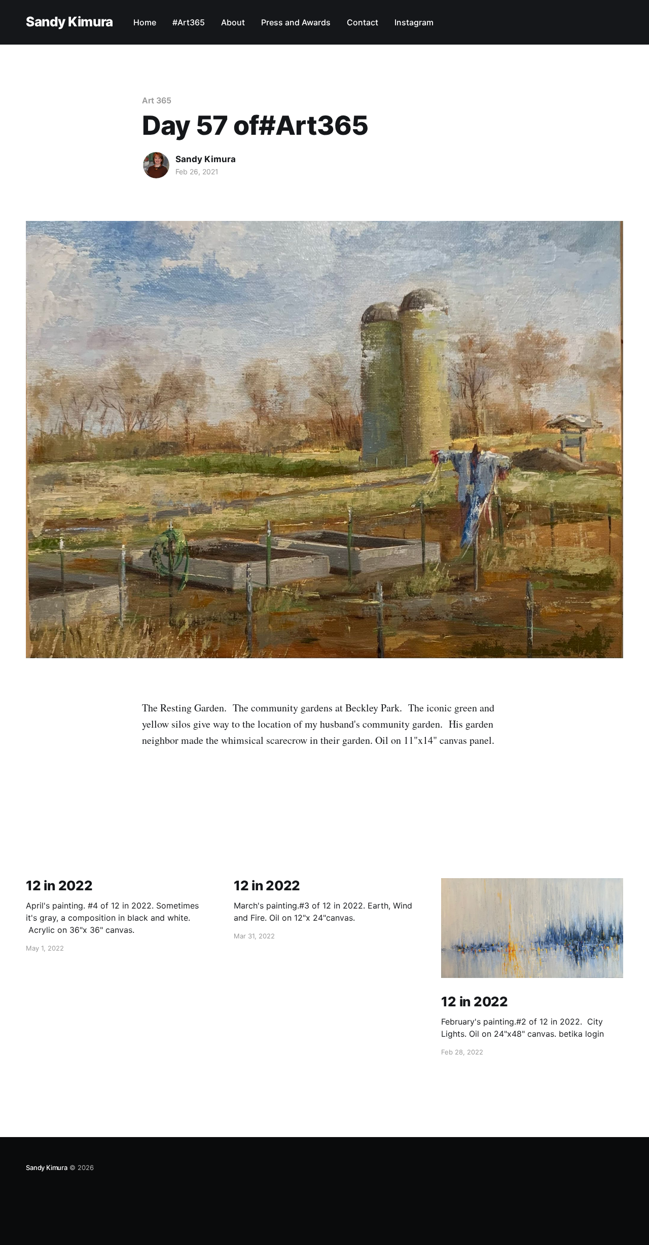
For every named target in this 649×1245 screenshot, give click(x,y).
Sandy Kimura (69, 22)
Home (144, 22)
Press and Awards (296, 22)
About (233, 22)
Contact (362, 22)
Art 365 (156, 100)
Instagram (414, 22)
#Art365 (188, 22)
